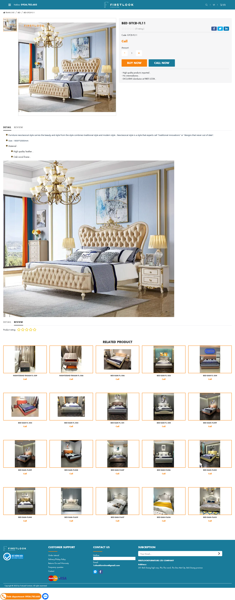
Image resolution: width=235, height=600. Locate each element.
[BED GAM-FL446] (163, 454)
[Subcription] (219, 553)
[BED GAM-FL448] (71, 454)
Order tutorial (53, 555)
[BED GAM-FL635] (210, 501)
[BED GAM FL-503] (25, 406)
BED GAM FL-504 (210, 376)
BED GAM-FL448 (71, 470)
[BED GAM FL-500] (163, 406)
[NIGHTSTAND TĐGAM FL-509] (25, 359)
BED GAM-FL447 (117, 470)
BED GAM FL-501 (117, 423)
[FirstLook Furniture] (24, 548)
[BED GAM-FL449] (210, 406)
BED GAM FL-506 (118, 376)
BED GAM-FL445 (210, 470)
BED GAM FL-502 (71, 423)
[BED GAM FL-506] (117, 359)
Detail (7, 127)
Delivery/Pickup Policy (57, 559)
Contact (51, 571)
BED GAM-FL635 (210, 517)
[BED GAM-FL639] (71, 501)
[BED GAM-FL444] (25, 501)
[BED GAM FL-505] (163, 359)
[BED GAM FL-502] (71, 406)
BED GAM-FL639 (71, 517)
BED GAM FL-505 (164, 376)
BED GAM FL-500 (164, 423)
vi (214, 4)
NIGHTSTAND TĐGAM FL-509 (25, 376)
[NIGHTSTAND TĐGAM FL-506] (71, 359)
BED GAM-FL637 (117, 517)
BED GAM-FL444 (25, 517)
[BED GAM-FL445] (210, 454)
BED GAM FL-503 (25, 423)
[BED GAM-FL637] (117, 501)
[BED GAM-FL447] (117, 454)
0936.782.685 (25, 4)
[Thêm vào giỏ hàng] (7, 386)
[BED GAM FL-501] (117, 406)
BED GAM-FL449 (210, 423)
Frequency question (55, 567)
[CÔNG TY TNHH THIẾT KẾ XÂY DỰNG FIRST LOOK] (119, 5)
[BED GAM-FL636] (163, 501)
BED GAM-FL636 (164, 517)
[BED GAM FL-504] (210, 359)
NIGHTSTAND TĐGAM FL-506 (71, 376)
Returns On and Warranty (58, 563)
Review (18, 127)
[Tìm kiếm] (206, 4)
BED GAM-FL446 (164, 470)
